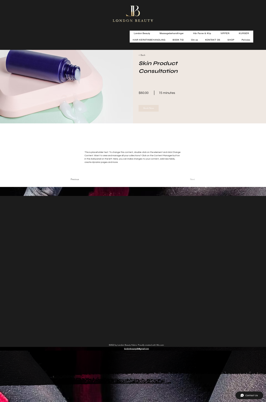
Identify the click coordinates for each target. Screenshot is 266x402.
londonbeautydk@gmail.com (136, 349)
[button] (146, 55)
